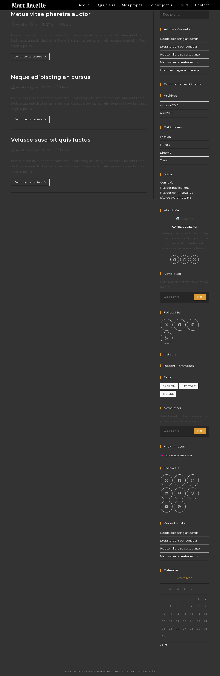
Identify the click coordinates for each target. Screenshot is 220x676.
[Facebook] (174, 259)
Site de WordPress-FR (175, 197)
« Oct (163, 645)
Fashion (67, 24)
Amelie (21, 24)
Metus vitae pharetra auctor (50, 14)
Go (199, 297)
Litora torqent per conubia (178, 46)
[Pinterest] (180, 493)
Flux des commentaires (176, 192)
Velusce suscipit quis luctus (51, 140)
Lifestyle (165, 152)
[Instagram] (184, 259)
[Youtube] (167, 506)
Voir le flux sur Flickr (178, 455)
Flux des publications (174, 187)
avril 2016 (166, 113)
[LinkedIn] (167, 493)
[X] (194, 259)
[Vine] (193, 493)
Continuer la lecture (32, 57)
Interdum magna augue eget (180, 70)
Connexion (167, 182)
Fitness (165, 144)
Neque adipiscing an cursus (50, 77)
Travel (164, 160)
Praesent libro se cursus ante (180, 54)
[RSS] (167, 338)
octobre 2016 (169, 105)
